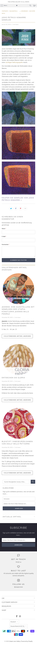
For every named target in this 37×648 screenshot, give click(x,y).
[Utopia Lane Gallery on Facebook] (16, 616)
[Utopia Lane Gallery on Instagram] (20, 616)
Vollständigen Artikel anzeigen (17, 336)
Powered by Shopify (27, 641)
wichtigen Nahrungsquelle (14, 62)
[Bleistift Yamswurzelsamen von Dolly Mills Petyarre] (18, 423)
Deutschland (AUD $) (17, 626)
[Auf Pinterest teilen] (21, 208)
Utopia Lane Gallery (14, 641)
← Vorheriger (23, 11)
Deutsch (13, 622)
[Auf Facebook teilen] (16, 208)
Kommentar (5, 244)
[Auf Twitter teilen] (11, 208)
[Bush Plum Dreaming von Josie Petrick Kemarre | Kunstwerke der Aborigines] (18, 124)
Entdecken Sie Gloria (13, 378)
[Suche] (33, 482)
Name (4, 228)
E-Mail (4, 236)
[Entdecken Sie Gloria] (18, 359)
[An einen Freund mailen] (25, 208)
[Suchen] (30, 5)
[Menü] (1, 5)
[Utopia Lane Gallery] (18, 5)
